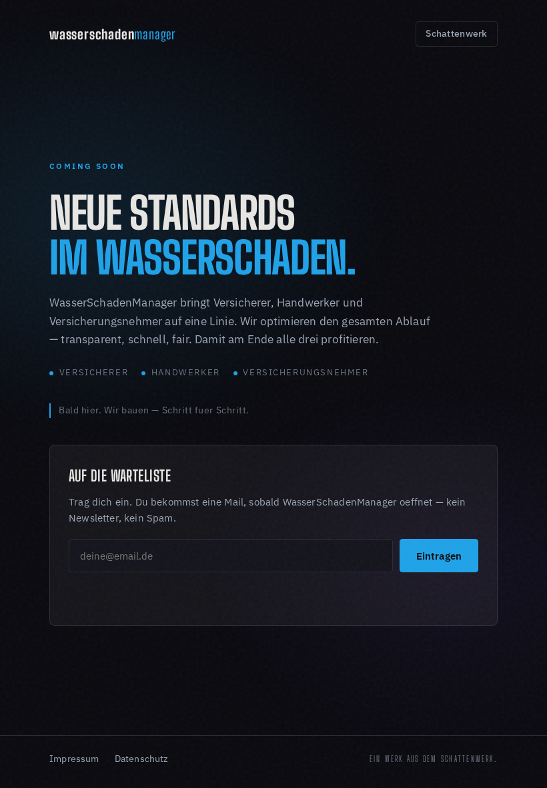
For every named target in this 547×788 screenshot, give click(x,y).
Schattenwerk (456, 33)
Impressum (74, 759)
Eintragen (439, 555)
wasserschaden (112, 34)
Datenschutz (142, 759)
